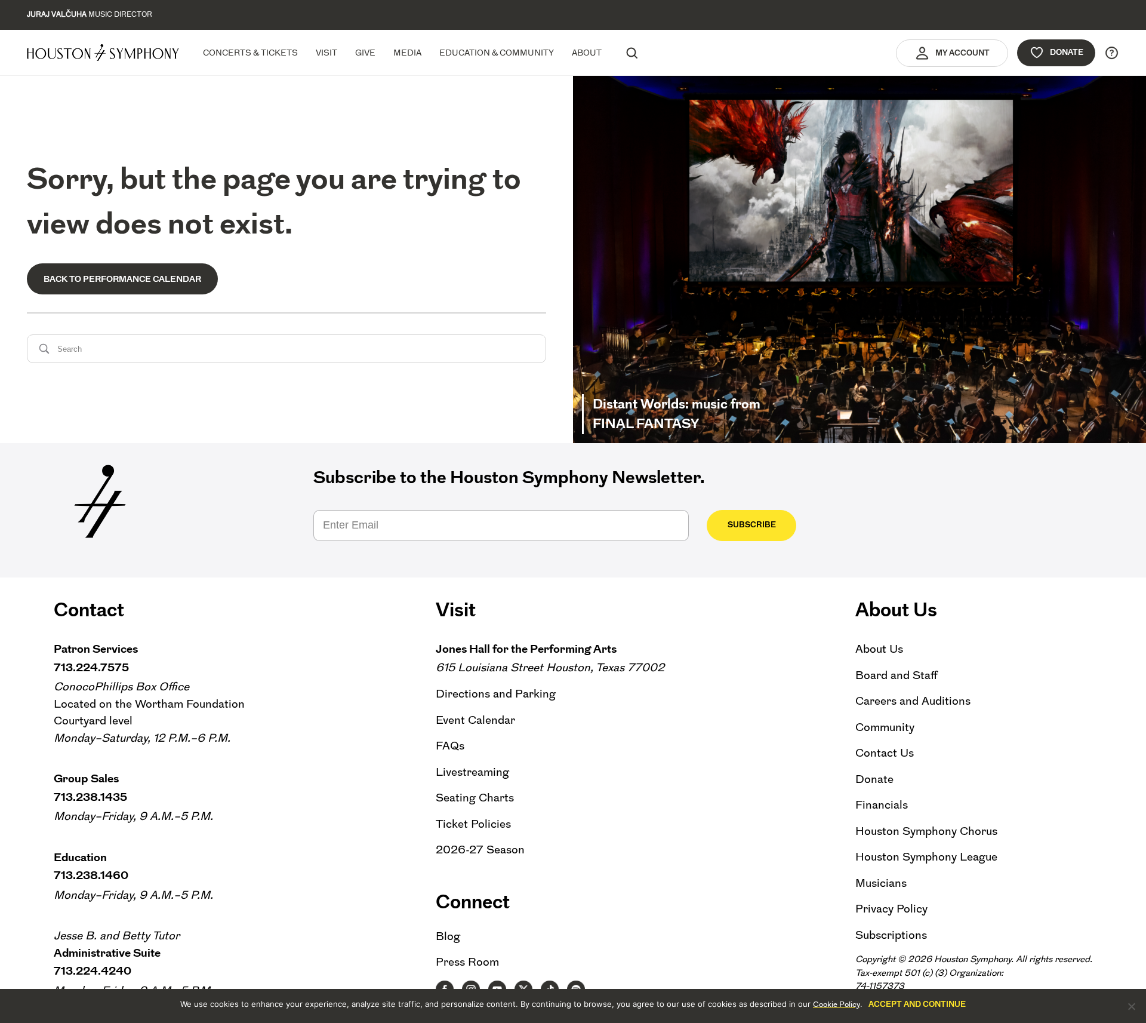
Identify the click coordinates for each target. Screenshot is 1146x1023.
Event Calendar (475, 720)
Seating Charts (475, 797)
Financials (881, 804)
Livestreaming (472, 772)
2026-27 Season (480, 849)
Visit (326, 52)
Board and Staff (896, 675)
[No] (1131, 1006)
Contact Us (884, 752)
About (587, 52)
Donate (1066, 52)
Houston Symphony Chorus (926, 831)
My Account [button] (962, 53)
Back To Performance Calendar (122, 279)
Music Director (89, 14)
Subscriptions (891, 935)
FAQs (450, 745)
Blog (448, 936)
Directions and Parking (496, 693)
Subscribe (752, 525)
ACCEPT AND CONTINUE (917, 1004)
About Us (879, 649)
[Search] (631, 52)
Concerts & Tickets (250, 52)
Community (884, 727)
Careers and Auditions (913, 700)
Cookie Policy (836, 1004)
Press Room (467, 961)
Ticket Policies (473, 824)
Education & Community (496, 52)
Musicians (881, 883)
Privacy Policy (891, 908)
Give (365, 52)
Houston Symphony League (926, 856)
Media (407, 52)
